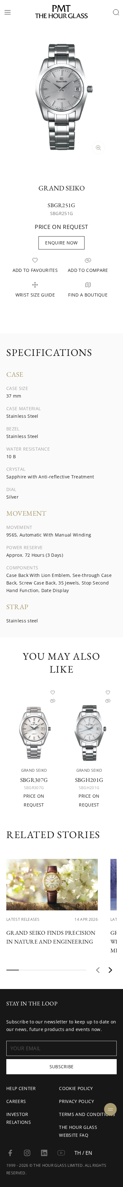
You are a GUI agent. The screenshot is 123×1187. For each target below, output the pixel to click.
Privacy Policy (76, 1101)
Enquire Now (61, 243)
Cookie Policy (76, 1088)
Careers (16, 1101)
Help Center (21, 1088)
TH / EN (83, 1152)
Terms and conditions (87, 1114)
